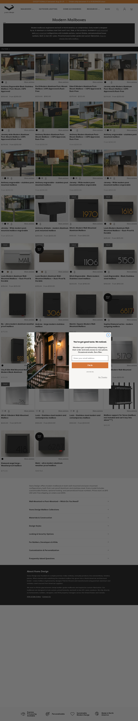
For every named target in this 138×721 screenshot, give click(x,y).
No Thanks (102, 377)
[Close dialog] (108, 335)
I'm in (90, 365)
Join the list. (90, 372)
